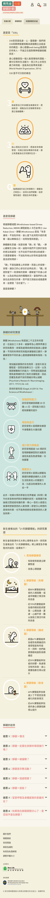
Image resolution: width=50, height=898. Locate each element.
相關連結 (7, 839)
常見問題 (7, 843)
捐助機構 (6, 878)
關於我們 (7, 834)
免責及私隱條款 (10, 852)
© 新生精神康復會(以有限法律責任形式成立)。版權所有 (24, 891)
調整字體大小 (9, 856)
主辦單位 (6, 864)
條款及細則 (8, 847)
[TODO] (45, 4)
